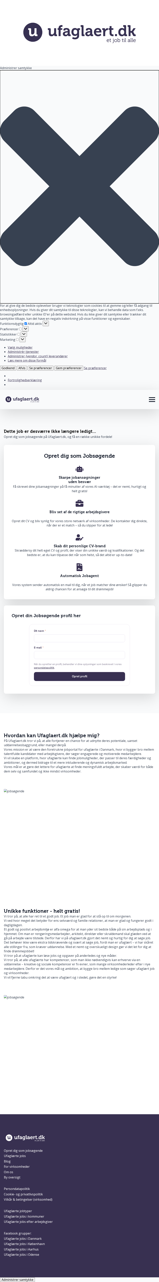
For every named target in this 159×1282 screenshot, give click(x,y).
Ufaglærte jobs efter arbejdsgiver (28, 1222)
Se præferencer (40, 368)
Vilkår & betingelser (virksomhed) (28, 1199)
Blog (7, 1161)
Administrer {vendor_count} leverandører (38, 356)
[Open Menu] (152, 399)
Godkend (8, 368)
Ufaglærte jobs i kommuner (24, 1216)
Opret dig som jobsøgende (23, 1150)
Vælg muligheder (20, 347)
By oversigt (12, 1177)
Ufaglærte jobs (15, 1156)
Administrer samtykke (17, 1280)
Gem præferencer (69, 368)
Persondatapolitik (17, 1189)
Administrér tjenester (23, 352)
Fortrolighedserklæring (25, 380)
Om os (8, 1172)
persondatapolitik (44, 667)
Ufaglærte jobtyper (18, 1211)
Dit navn (40, 631)
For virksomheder (17, 1166)
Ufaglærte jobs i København (24, 1244)
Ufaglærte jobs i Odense (21, 1254)
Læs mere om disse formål (27, 360)
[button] (79, 186)
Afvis (21, 368)
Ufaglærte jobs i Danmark (23, 1238)
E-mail (39, 647)
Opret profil (79, 676)
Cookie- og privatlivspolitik (23, 1194)
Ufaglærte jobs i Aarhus (21, 1249)
